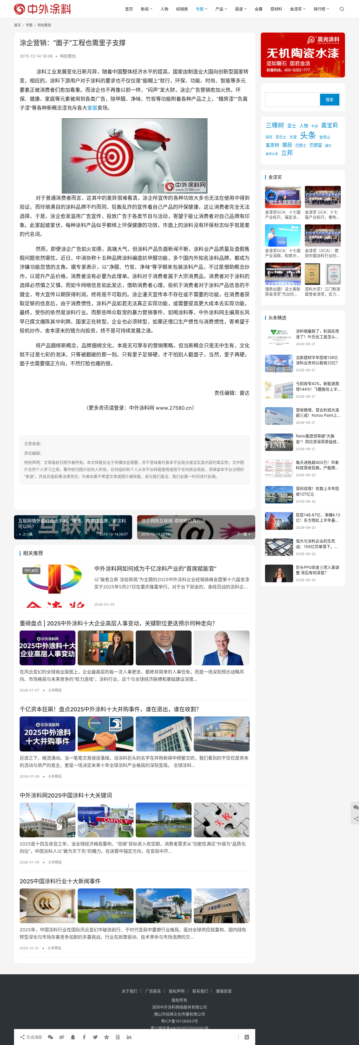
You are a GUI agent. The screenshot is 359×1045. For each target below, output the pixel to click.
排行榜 (319, 8)
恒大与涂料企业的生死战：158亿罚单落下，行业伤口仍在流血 (317, 546)
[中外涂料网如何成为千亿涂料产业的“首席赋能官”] (54, 586)
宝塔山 (324, 137)
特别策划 (68, 56)
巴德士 (300, 145)
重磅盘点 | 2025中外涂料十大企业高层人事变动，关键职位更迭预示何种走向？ (119, 623)
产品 (219, 8)
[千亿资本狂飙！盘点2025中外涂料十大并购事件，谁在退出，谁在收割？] (135, 733)
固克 (269, 137)
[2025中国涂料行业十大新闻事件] (135, 905)
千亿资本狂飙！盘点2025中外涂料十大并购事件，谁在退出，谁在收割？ (111, 709)
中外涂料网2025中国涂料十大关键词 (66, 795)
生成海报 (33, 1037)
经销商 (182, 8)
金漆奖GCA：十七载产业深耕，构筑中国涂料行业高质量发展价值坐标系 (283, 253)
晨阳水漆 (272, 154)
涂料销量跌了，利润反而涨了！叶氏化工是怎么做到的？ (317, 337)
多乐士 (280, 137)
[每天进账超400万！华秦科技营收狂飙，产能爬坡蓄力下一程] (279, 468)
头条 (308, 136)
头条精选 (55, 690)
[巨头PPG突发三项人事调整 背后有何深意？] (279, 573)
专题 (200, 8)
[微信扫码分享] (50, 1037)
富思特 (272, 145)
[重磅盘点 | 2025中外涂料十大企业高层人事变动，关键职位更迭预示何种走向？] (135, 648)
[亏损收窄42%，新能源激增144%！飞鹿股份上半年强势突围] (279, 390)
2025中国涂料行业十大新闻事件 (60, 881)
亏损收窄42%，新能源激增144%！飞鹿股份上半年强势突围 (317, 389)
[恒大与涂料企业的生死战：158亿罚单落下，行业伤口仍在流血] (279, 547)
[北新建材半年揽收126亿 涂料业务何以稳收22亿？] (279, 363)
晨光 (328, 146)
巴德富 (315, 145)
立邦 (287, 153)
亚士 (291, 126)
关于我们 (129, 991)
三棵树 (275, 125)
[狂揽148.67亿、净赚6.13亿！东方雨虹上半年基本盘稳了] (279, 521)
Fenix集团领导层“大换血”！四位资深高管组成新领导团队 (318, 442)
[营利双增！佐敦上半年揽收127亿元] (279, 495)
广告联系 (153, 991)
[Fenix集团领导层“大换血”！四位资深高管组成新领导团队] (279, 442)
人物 (164, 8)
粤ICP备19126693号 (179, 1021)
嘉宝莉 (329, 125)
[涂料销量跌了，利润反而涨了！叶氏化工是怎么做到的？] (279, 337)
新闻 (145, 8)
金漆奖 (296, 8)
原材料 (276, 8)
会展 (259, 8)
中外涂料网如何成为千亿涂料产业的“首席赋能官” (155, 568)
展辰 (287, 145)
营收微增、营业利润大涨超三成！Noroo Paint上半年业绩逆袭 (317, 415)
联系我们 (200, 991)
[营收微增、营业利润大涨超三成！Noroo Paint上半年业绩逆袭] (279, 416)
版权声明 (177, 991)
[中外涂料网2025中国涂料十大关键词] (135, 820)
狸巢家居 (224, 991)
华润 (314, 127)
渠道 (239, 8)
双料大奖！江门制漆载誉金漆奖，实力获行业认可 (322, 292)
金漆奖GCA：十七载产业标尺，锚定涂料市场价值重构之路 (283, 215)
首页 (129, 8)
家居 (92, 108)
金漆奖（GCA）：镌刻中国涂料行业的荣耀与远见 (322, 253)
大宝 (293, 137)
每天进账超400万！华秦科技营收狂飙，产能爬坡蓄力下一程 (317, 468)
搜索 (329, 99)
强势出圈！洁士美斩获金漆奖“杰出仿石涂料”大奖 (282, 292)
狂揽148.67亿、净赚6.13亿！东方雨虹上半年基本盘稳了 (318, 520)
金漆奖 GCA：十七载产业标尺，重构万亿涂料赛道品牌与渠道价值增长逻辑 (322, 215)
